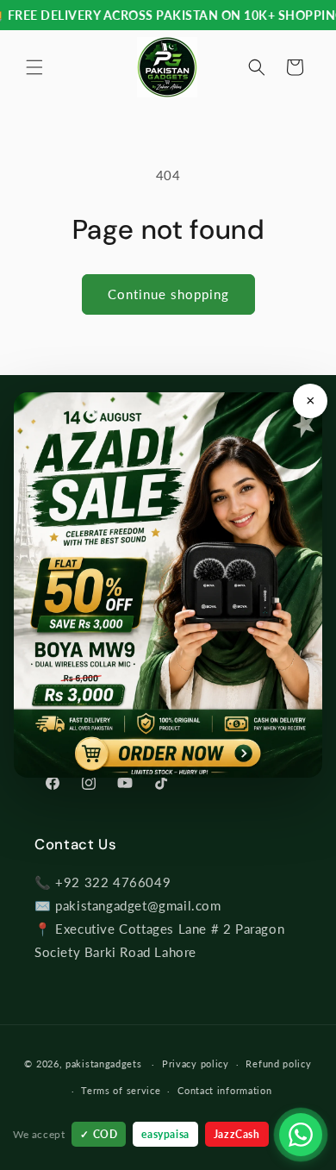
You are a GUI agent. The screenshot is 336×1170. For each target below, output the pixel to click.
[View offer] (168, 585)
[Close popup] (310, 401)
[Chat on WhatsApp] (300, 1134)
